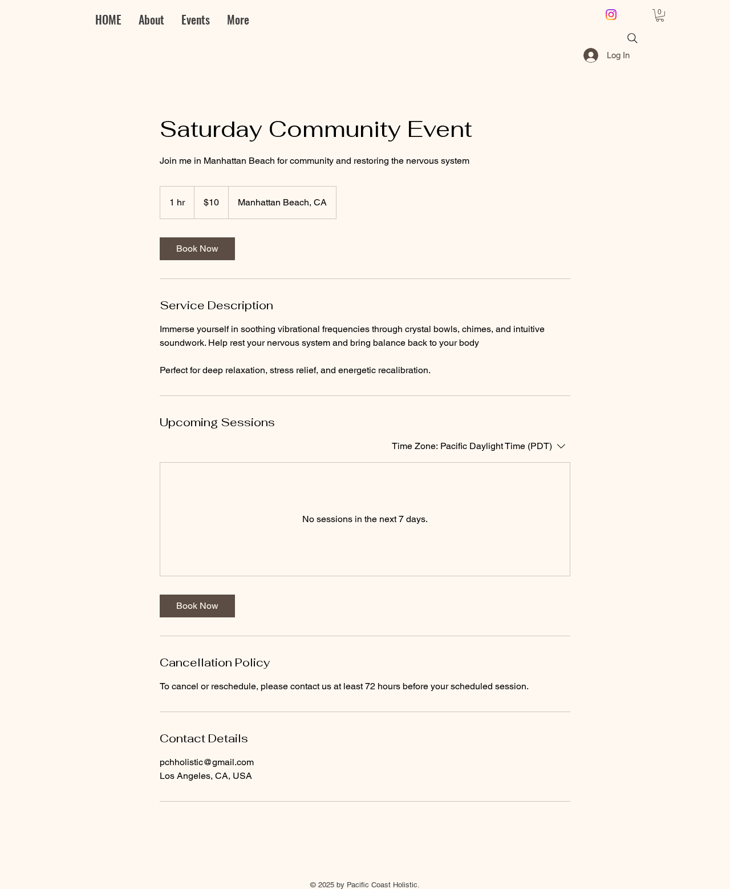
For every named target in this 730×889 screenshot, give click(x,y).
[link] (197, 248)
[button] (659, 15)
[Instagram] (611, 14)
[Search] (632, 38)
